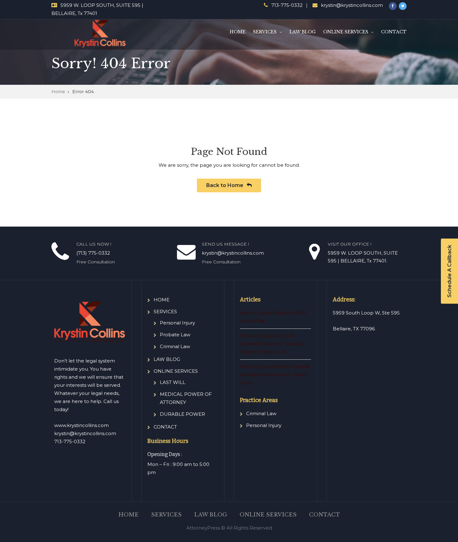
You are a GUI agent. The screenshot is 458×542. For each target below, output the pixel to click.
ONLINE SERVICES (345, 32)
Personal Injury (177, 323)
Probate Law (175, 335)
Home (58, 91)
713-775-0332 (287, 5)
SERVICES (265, 32)
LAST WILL (172, 382)
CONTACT (394, 32)
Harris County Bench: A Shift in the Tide (273, 317)
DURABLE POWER (182, 414)
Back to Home (225, 185)
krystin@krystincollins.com (352, 5)
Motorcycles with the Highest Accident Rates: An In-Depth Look (274, 374)
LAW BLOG (302, 32)
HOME (238, 32)
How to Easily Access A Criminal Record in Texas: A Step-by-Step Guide (271, 344)
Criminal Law (175, 346)
